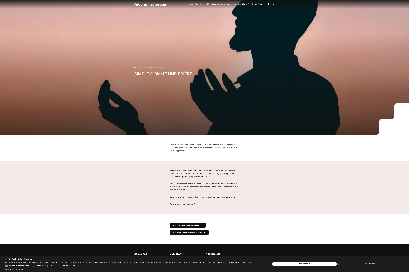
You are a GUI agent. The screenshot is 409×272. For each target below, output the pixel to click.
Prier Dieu (257, 4)
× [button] (406, 258)
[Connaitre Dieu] (150, 4)
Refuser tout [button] (370, 264)
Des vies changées (221, 4)
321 (207, 4)
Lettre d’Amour (194, 4)
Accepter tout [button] (304, 264)
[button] (128, 269)
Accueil (137, 67)
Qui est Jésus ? (241, 4)
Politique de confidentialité (243, 262)
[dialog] (204, 264)
